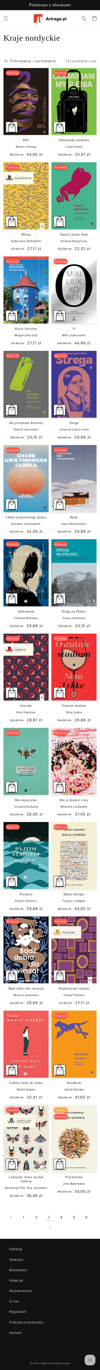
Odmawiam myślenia (74, 140)
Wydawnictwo (20, 1291)
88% (26, 140)
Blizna (26, 234)
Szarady (26, 705)
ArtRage (43, 1363)
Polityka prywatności (26, 1322)
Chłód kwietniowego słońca (26, 517)
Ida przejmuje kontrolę (26, 423)
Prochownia (74, 1177)
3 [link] (49, 1217)
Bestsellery (18, 1270)
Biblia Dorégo (73, 894)
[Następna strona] (50, 1227)
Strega (74, 423)
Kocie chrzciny (26, 328)
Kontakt (15, 1333)
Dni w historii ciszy (73, 800)
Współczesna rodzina (74, 988)
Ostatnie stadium (74, 705)
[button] (6, 18)
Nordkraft (74, 1083)
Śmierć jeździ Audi (74, 234)
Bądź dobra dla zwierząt (26, 988)
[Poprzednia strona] (11, 1217)
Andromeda (26, 611)
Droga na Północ (74, 611)
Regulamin (17, 1312)
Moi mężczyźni (26, 800)
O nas (14, 1301)
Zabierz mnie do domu (26, 1083)
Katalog (15, 1249)
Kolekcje (16, 1280)
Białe (74, 517)
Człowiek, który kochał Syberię (26, 1179)
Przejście (26, 894)
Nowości (16, 1259)
